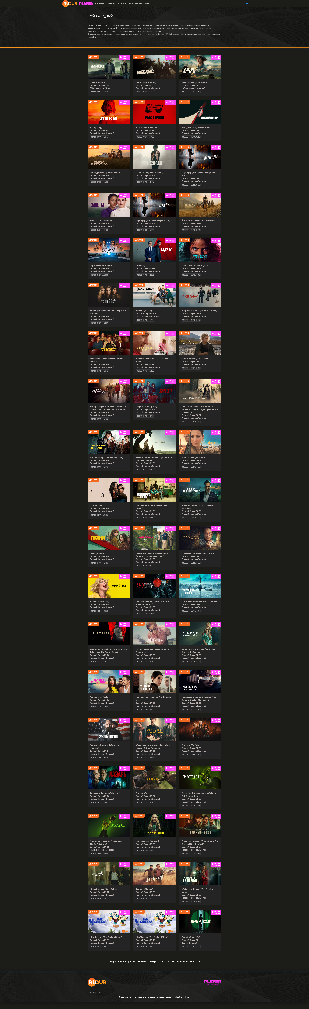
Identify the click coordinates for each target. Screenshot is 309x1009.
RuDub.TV (91, 993)
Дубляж (122, 3)
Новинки (99, 3)
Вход (147, 3)
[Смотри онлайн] (86, 3)
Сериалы (110, 3)
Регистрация (135, 3)
